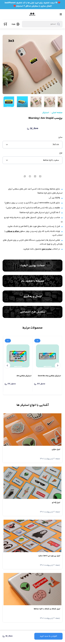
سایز (60, 137)
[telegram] (30, 176)
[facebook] (40, 176)
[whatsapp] (25, 176)
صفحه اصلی (57, 113)
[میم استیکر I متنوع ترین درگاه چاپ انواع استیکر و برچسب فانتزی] (32, 14)
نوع (60, 153)
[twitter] (35, 176)
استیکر (45, 113)
